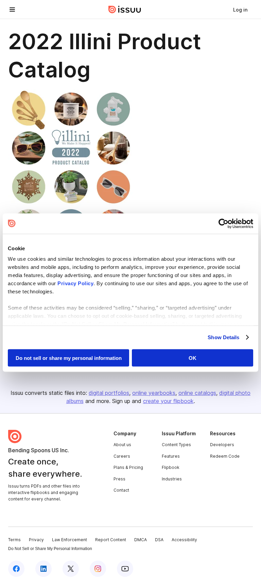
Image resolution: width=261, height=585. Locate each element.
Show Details (223, 337)
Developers (222, 444)
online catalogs (197, 392)
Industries (172, 478)
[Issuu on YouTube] (125, 569)
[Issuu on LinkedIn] (43, 569)
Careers (122, 456)
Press (119, 478)
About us (122, 444)
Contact (121, 490)
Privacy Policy (75, 283)
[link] (240, 9)
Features (171, 456)
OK (192, 358)
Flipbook (170, 467)
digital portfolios (109, 392)
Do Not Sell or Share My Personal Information (50, 548)
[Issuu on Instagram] (98, 569)
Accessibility (184, 539)
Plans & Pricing (128, 467)
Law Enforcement (69, 539)
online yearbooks (153, 392)
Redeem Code (225, 456)
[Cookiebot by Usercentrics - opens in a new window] (223, 223)
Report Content (110, 539)
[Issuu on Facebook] (16, 569)
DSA (159, 539)
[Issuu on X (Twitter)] (71, 569)
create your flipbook (168, 401)
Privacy (36, 539)
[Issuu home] (125, 9)
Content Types (176, 444)
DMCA (140, 539)
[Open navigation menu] (12, 9)
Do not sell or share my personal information (69, 358)
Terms (14, 539)
